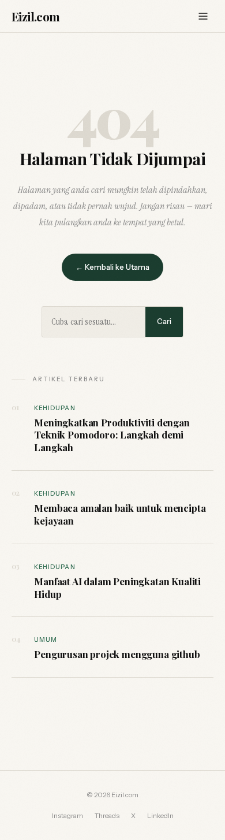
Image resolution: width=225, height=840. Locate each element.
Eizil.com (35, 16)
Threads (107, 816)
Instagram (67, 816)
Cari (164, 321)
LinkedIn (160, 816)
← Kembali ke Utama (112, 267)
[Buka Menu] (203, 16)
